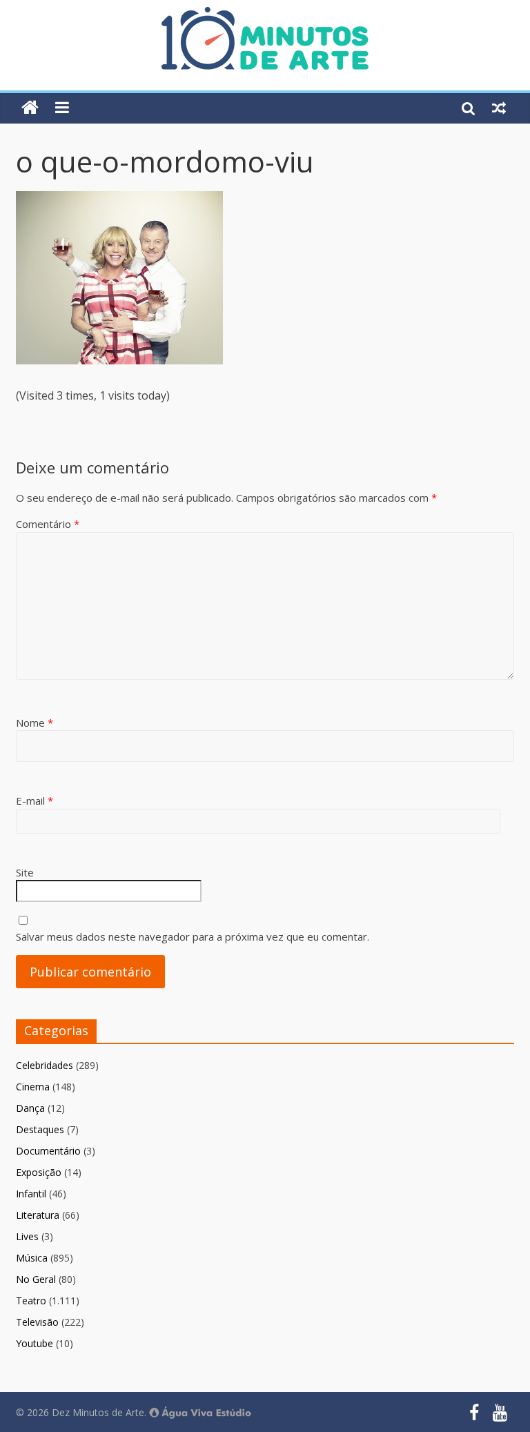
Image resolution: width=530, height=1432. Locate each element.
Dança (30, 1108)
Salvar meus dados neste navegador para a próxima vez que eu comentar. (192, 936)
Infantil (31, 1193)
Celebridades (44, 1065)
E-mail (34, 800)
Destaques (40, 1129)
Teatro (31, 1300)
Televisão (37, 1321)
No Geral (36, 1279)
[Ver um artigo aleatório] (499, 107)
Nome (34, 722)
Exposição (38, 1172)
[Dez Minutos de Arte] (265, 15)
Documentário (48, 1150)
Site (25, 872)
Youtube (34, 1343)
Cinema (33, 1086)
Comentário (47, 524)
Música (32, 1257)
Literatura (37, 1215)
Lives (27, 1236)
